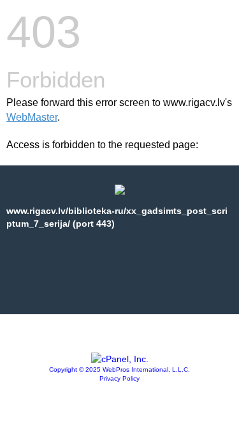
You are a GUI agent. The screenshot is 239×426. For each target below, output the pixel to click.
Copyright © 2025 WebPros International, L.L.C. (119, 369)
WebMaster (31, 117)
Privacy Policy (119, 378)
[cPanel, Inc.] (119, 359)
